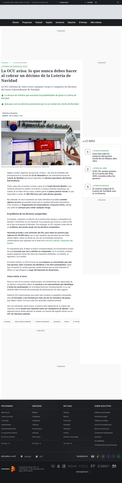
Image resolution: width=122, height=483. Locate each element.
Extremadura (37, 429)
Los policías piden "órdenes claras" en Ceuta (16, 2)
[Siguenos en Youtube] (93, 456)
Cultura (66, 433)
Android (27, 456)
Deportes (72, 22)
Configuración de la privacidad (105, 445)
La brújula (5, 421)
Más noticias (96, 22)
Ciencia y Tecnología (70, 437)
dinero (66, 322)
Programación (64, 2)
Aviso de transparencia (102, 425)
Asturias (35, 433)
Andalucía (36, 421)
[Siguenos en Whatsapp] (119, 456)
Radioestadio (6, 425)
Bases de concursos (101, 429)
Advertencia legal (100, 416)
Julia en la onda (7, 416)
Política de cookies (101, 421)
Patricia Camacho (10, 113)
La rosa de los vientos (9, 433)
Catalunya (36, 416)
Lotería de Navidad (20, 63)
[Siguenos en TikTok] (98, 456)
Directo (16, 22)
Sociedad (66, 425)
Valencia (35, 425)
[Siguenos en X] (114, 456)
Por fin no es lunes (8, 437)
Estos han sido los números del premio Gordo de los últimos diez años (104, 157)
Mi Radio (90, 2)
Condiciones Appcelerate (103, 433)
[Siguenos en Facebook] (108, 456)
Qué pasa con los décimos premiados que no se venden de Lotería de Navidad (41, 104)
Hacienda (56, 322)
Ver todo (4, 443)
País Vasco (36, 437)
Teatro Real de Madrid (23, 322)
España (49, 22)
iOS (41, 456)
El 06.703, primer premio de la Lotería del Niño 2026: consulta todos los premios (104, 175)
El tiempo (83, 22)
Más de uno (5, 412)
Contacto (97, 437)
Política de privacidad (102, 412)
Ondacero (4, 63)
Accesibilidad (99, 441)
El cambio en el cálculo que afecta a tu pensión (46, 2)
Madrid (35, 412)
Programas (27, 22)
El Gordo (76, 322)
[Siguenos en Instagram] (103, 456)
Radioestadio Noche (8, 429)
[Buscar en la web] (118, 2)
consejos (7, 322)
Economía (60, 22)
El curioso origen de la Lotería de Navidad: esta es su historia (104, 191)
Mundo (66, 416)
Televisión (67, 429)
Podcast (38, 22)
